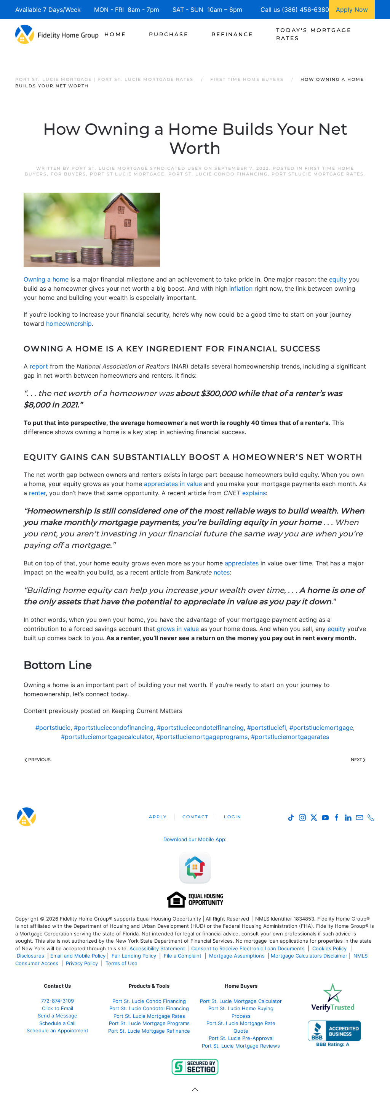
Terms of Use (122, 963)
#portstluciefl (266, 727)
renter (37, 493)
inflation (241, 288)
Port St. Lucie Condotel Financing (149, 1008)
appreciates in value (173, 484)
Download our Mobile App (194, 839)
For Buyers (68, 174)
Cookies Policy (330, 948)
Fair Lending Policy (134, 956)
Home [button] (115, 34)
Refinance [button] (232, 34)
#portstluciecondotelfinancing (200, 727)
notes (222, 572)
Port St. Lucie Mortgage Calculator (241, 1001)
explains (254, 493)
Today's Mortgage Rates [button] (314, 34)
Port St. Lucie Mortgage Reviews (241, 1046)
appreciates (242, 563)
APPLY (158, 816)
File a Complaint (183, 956)
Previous (39, 759)
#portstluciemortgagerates (290, 736)
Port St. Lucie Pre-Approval (241, 1038)
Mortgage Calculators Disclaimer (309, 956)
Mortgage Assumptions (237, 956)
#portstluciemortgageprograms (202, 736)
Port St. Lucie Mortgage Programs (149, 1023)
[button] (195, 1089)
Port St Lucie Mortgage (127, 174)
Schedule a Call (57, 1023)
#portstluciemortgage (321, 727)
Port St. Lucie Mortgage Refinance (149, 1031)
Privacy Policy (82, 963)
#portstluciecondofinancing (113, 727)
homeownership (69, 323)
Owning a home (46, 279)
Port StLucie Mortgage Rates (318, 174)
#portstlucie (52, 727)
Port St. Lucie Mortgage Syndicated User (137, 168)
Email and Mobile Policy (77, 956)
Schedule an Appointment (57, 1030)
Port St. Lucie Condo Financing (218, 174)
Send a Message (57, 1015)
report (39, 366)
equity (338, 279)
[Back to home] (57, 34)
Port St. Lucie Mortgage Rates (149, 1016)
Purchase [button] (169, 34)
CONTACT (195, 816)
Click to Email (57, 1008)
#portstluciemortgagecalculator (107, 736)
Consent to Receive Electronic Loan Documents (248, 948)
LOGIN (232, 816)
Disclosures (30, 956)
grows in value (178, 629)
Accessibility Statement (157, 948)
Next (356, 759)
